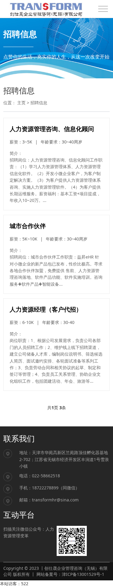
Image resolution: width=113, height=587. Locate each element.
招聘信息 (38, 102)
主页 (21, 102)
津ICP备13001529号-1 (83, 574)
